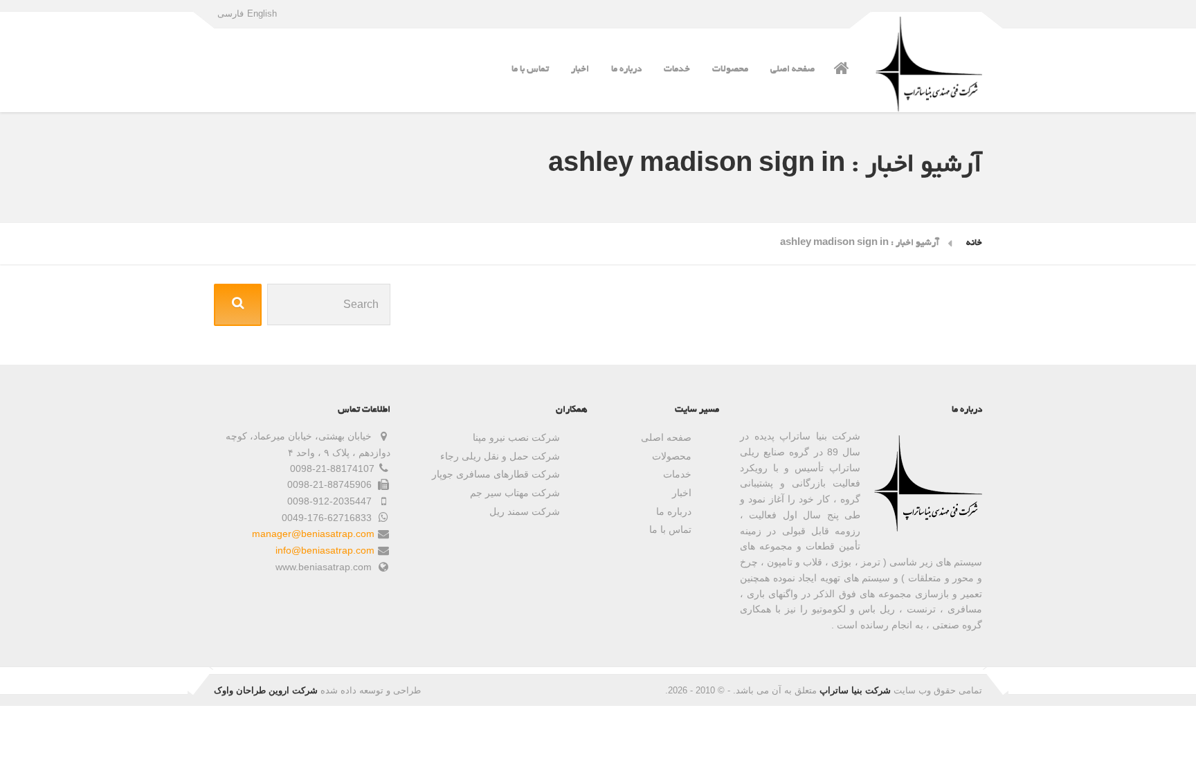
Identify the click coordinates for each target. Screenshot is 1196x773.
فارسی (230, 13)
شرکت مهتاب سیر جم (515, 492)
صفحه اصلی (792, 69)
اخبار (580, 69)
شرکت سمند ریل (524, 511)
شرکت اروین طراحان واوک (266, 690)
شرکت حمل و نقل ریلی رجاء (500, 456)
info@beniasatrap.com (324, 550)
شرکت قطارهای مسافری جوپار (496, 474)
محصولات (730, 69)
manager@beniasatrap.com (313, 533)
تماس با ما (530, 69)
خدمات (677, 69)
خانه (974, 243)
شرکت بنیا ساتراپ (855, 690)
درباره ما (626, 69)
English (262, 13)
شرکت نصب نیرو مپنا (516, 437)
